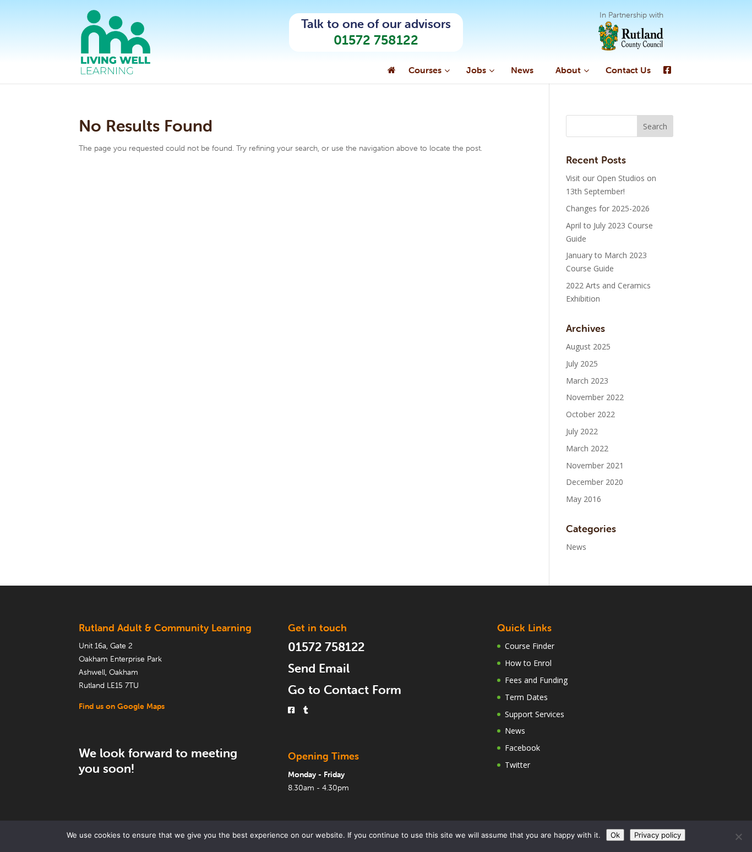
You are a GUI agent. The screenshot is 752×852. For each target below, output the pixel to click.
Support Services (534, 714)
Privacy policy (657, 835)
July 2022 (582, 431)
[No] (738, 836)
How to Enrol (528, 663)
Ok (615, 835)
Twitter (517, 765)
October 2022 (590, 414)
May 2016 (583, 499)
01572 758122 (376, 40)
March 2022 (587, 448)
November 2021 (595, 465)
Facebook (522, 747)
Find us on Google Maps (122, 706)
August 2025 (588, 346)
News (576, 547)
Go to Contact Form (344, 689)
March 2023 (587, 380)
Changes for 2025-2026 (608, 208)
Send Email (319, 668)
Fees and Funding (536, 680)
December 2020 (594, 482)
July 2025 (582, 363)
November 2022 (595, 397)
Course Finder (529, 646)
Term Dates (526, 697)
